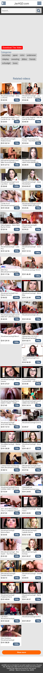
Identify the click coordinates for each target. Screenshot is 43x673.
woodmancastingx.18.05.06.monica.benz (32, 270)
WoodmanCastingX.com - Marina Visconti (10, 294)
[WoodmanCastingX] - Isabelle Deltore (29, 531)
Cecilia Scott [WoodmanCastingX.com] (10, 204)
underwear (31, 55)
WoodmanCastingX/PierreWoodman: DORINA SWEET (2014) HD (11, 488)
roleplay (5, 59)
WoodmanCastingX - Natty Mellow (31, 596)
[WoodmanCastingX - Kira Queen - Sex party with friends (10, 553)
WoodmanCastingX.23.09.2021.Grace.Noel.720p (32, 617)
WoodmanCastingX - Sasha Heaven (10, 380)
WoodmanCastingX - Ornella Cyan (32, 574)
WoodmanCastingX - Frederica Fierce (8, 596)
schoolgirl (6, 63)
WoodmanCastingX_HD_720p (32, 315)
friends (32, 59)
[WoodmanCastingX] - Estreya (29, 553)
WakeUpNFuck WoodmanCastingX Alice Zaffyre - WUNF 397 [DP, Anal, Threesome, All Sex (30, 488)
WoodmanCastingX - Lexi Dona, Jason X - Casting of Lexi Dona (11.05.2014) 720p (31, 97)
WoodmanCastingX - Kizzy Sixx (31, 445)
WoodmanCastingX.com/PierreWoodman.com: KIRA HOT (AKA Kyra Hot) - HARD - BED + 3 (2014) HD (11, 316)
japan (15, 55)
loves (15, 63)
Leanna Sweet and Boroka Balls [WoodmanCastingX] (10, 466)
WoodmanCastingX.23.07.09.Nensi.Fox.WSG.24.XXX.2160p (32, 423)
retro (22, 55)
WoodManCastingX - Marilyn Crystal (10, 445)
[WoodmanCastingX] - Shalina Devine (8, 140)
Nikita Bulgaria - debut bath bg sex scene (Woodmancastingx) (10, 226)
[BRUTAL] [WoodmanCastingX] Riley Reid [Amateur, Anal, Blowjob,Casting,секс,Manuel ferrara (11, 271)
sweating (15, 59)
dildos (24, 59)
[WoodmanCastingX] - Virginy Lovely (29, 226)
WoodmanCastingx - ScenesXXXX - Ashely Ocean (32, 380)
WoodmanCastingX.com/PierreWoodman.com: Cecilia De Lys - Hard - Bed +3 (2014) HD (11, 118)
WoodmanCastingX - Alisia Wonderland (31, 183)
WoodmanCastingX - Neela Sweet (31, 510)
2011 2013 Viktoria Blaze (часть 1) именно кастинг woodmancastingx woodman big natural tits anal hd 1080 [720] (10, 510)
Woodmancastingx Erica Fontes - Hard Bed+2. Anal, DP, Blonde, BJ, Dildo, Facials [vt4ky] (31, 140)
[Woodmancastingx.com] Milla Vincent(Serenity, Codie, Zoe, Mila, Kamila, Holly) (9, 161)
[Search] (39, 10)
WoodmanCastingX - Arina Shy (31, 247)
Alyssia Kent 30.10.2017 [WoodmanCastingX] (30, 337)
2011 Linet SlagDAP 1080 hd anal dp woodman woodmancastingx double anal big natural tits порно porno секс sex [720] (32, 118)
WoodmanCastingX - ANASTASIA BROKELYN (30, 161)
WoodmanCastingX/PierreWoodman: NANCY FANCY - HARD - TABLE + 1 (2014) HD (11, 402)
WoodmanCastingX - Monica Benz (8, 531)
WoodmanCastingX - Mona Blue (31, 294)
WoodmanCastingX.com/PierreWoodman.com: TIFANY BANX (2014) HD (32, 204)
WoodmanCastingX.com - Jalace (31, 359)
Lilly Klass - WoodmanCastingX (7, 617)
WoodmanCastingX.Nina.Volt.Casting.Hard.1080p (11, 336)
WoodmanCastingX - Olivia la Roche (10, 97)
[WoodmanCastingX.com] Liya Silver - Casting (10, 183)
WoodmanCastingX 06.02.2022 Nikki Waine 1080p (8, 423)
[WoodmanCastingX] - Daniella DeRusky (8, 574)
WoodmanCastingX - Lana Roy (10, 247)
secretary (6, 55)
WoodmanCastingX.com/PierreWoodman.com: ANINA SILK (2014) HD (32, 402)
